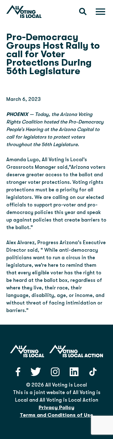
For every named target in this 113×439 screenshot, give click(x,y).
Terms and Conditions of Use (56, 415)
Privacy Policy (56, 407)
